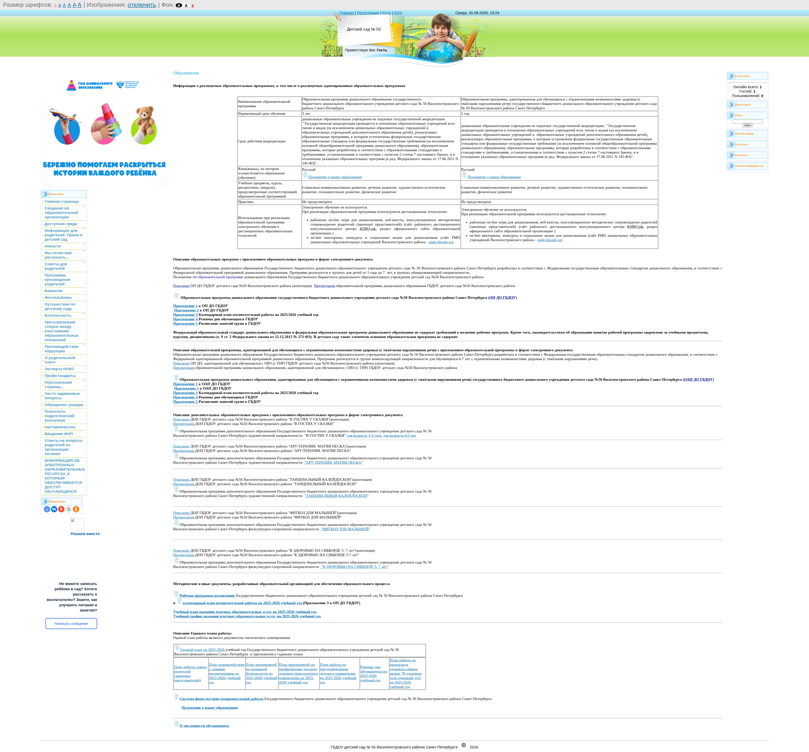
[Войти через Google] (68, 509)
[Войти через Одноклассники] (76, 509)
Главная (346, 13)
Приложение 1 (185, 306)
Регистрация (368, 13)
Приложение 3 (185, 315)
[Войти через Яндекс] (61, 509)
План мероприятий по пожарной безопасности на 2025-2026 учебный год (261, 673)
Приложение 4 (185, 319)
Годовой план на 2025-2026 (203, 650)
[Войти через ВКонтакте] (54, 509)
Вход (386, 13)
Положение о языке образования (335, 177)
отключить (142, 4)
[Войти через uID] (47, 509)
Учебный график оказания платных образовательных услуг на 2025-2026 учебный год (247, 616)
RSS (398, 13)
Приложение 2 (186, 310)
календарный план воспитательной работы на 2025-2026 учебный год (242, 603)
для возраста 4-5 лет (399, 435)
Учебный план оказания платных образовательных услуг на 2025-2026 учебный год (244, 612)
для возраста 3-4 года (364, 435)
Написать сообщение (71, 623)
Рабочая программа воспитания (206, 595)
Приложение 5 (186, 323)
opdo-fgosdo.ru (440, 242)
